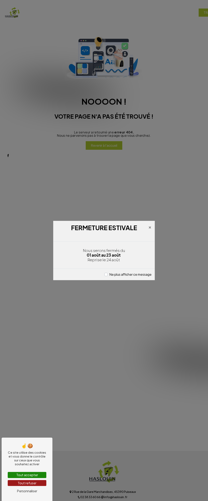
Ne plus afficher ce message (130, 274)
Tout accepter (27, 475)
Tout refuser (27, 483)
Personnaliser (27, 491)
